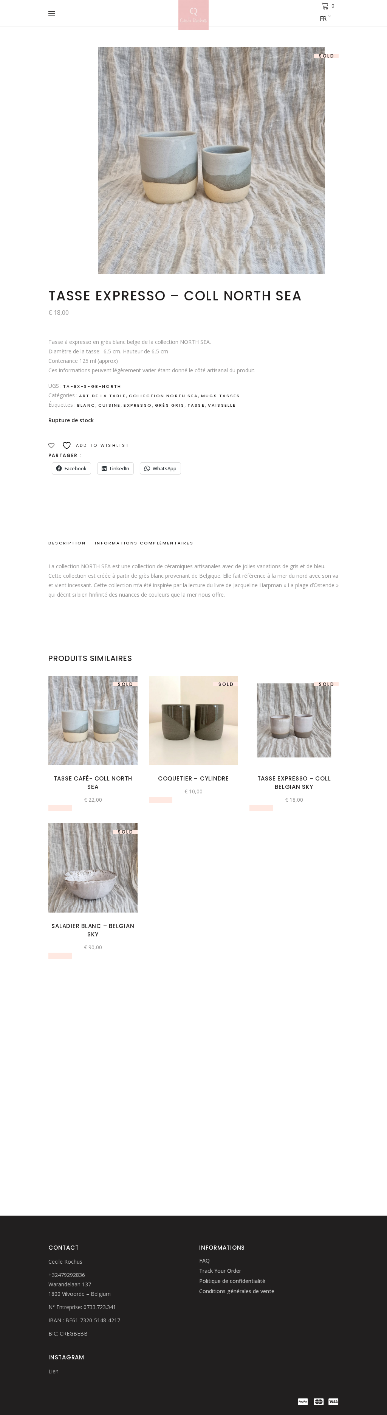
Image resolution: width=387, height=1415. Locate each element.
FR (323, 18)
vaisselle (222, 405)
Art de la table (102, 396)
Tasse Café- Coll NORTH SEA (93, 782)
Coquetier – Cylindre (193, 778)
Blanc (86, 405)
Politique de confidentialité (232, 1280)
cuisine (109, 405)
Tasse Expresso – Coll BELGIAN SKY (294, 782)
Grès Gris (169, 405)
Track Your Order (220, 1270)
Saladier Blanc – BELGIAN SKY (92, 930)
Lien (53, 1371)
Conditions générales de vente (236, 1291)
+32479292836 (66, 1274)
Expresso (138, 405)
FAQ (204, 1260)
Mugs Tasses (220, 396)
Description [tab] (67, 543)
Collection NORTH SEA (163, 396)
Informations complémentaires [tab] (144, 543)
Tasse (196, 405)
